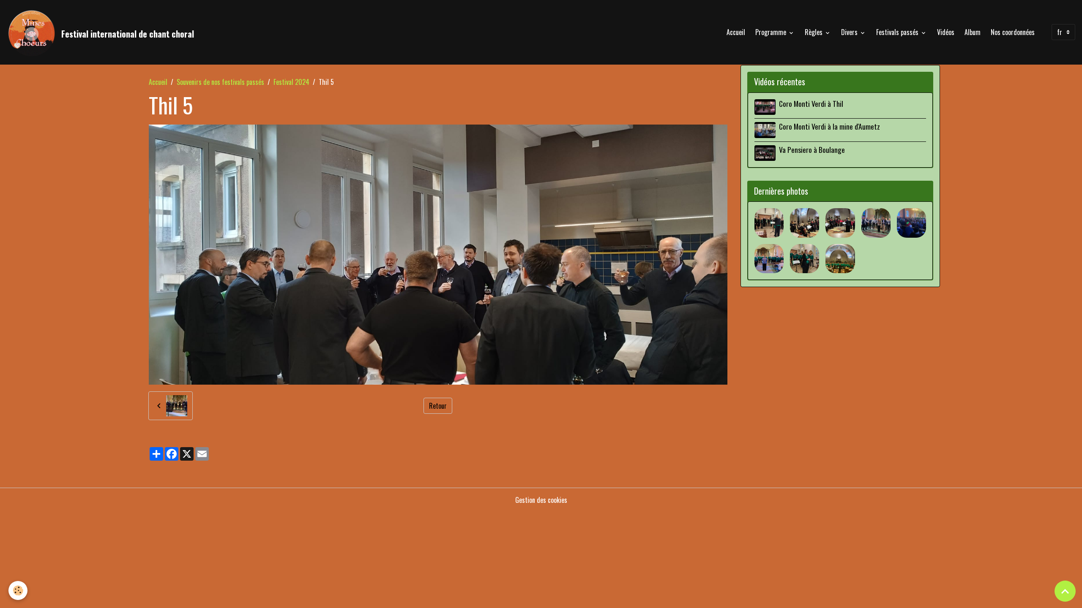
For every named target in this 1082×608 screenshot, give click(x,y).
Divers (850, 32)
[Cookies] (17, 590)
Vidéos (945, 32)
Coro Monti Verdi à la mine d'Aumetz (829, 126)
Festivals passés (898, 32)
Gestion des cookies (541, 500)
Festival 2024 (291, 82)
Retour (438, 406)
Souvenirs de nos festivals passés (220, 82)
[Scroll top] (1065, 591)
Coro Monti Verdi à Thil (811, 103)
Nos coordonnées (1013, 32)
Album (973, 32)
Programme (771, 32)
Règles (814, 32)
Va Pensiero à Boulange (812, 149)
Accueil (736, 32)
